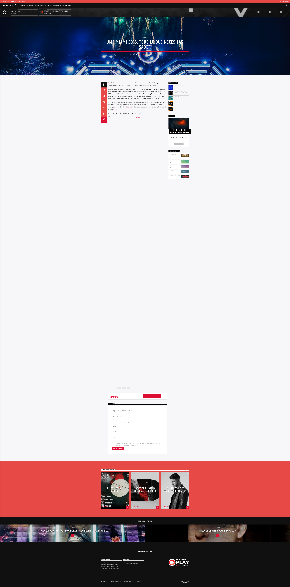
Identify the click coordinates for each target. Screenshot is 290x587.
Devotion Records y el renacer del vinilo (145, 490)
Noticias (14, 1)
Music (145, 37)
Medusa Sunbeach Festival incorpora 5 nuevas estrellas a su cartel (73, 531)
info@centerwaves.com (132, 563)
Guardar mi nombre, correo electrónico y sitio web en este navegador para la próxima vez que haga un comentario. (138, 443)
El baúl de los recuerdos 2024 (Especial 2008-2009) (181, 92)
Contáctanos (22, 1)
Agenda (134, 473)
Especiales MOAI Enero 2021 (115, 490)
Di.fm (114, 109)
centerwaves (105, 506)
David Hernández (136, 506)
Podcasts (49, 5)
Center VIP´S (172, 171)
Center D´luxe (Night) (174, 176)
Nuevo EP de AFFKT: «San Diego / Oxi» (217, 531)
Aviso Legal (105, 582)
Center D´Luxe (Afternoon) (172, 155)
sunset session (173, 161)
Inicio (23, 5)
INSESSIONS (177, 96)
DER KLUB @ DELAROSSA (180, 102)
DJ (102, 473)
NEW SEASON (177, 107)
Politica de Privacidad (116, 582)
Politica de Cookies (128, 582)
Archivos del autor (152, 396)
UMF (128, 388)
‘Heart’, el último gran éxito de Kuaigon (175, 490)
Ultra (124, 388)
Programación (6, 1)
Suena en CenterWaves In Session (63, 5)
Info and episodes (178, 144)
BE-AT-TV (130, 107)
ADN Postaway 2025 (179, 86)
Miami (119, 388)
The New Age (172, 166)
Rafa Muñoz (143, 55)
